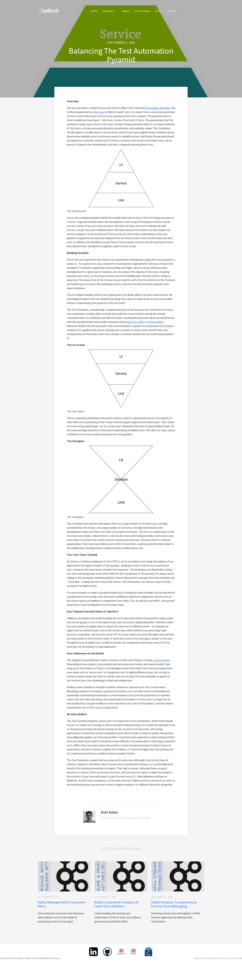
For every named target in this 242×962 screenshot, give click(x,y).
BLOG (158, 11)
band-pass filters (135, 322)
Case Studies (142, 11)
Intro (94, 11)
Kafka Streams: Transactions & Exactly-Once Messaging (173, 904)
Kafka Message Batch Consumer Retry (61, 904)
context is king (161, 660)
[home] (48, 11)
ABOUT (126, 11)
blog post (99, 112)
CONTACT (171, 11)
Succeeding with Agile (158, 108)
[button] (110, 11)
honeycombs (156, 322)
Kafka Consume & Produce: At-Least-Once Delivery (117, 904)
